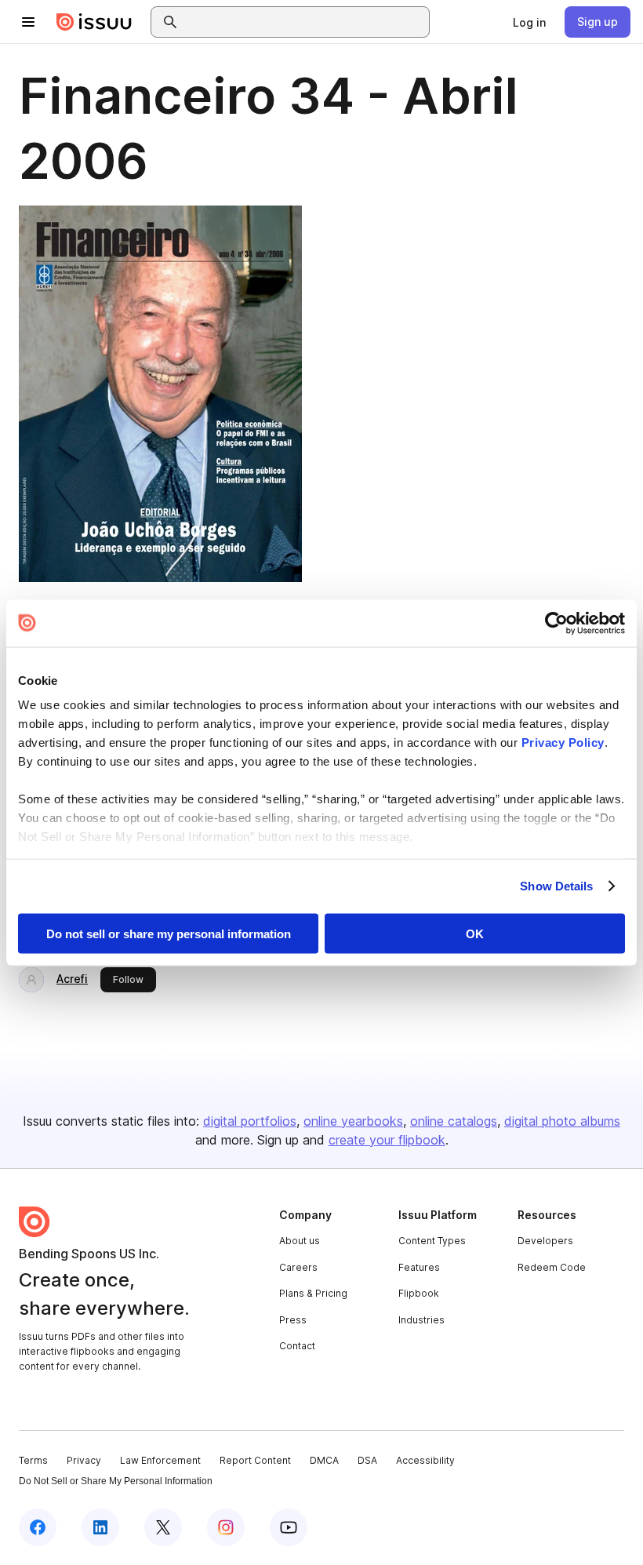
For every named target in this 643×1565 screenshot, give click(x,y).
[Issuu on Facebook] (37, 1527)
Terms (33, 1460)
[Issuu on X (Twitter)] (163, 1527)
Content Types (432, 1241)
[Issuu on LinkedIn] (100, 1527)
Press (293, 1320)
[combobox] (304, 22)
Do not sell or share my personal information (168, 933)
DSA (367, 1460)
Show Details (556, 886)
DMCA (324, 1460)
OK (475, 933)
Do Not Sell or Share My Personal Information (116, 1481)
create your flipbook (387, 1140)
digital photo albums (562, 1121)
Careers (298, 1267)
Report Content (255, 1460)
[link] (529, 22)
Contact (297, 1346)
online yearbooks (353, 1121)
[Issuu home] (94, 22)
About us (299, 1241)
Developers (545, 1241)
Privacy (84, 1460)
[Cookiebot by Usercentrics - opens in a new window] (556, 623)
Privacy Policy (563, 742)
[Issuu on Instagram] (226, 1527)
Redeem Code (552, 1267)
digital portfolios (249, 1121)
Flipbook (418, 1293)
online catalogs (453, 1121)
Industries (421, 1320)
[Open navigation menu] (28, 22)
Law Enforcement (160, 1460)
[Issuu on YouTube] (288, 1527)
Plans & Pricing (313, 1293)
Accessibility (425, 1460)
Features (419, 1267)
